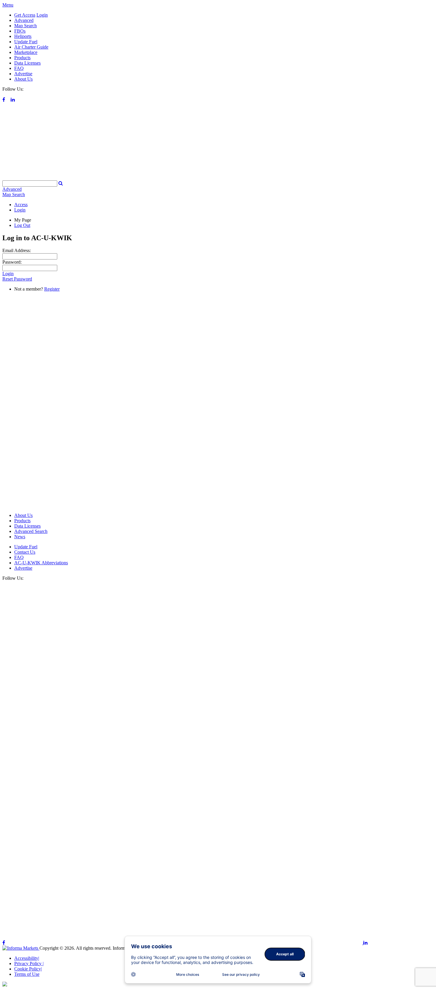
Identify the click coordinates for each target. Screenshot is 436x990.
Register (52, 288)
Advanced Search (30, 531)
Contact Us (24, 552)
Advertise (23, 73)
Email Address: (16, 250)
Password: (12, 262)
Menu (7, 4)
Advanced (24, 20)
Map (13, 194)
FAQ (19, 68)
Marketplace (25, 52)
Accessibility (26, 958)
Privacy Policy (29, 963)
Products (22, 57)
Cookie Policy (28, 968)
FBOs (20, 30)
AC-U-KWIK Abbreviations (41, 562)
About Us (23, 78)
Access (21, 204)
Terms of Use (26, 974)
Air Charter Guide (31, 46)
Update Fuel (25, 41)
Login (42, 14)
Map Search (25, 25)
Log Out (22, 225)
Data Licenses (27, 62)
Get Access (24, 14)
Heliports (22, 36)
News (19, 536)
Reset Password (17, 278)
